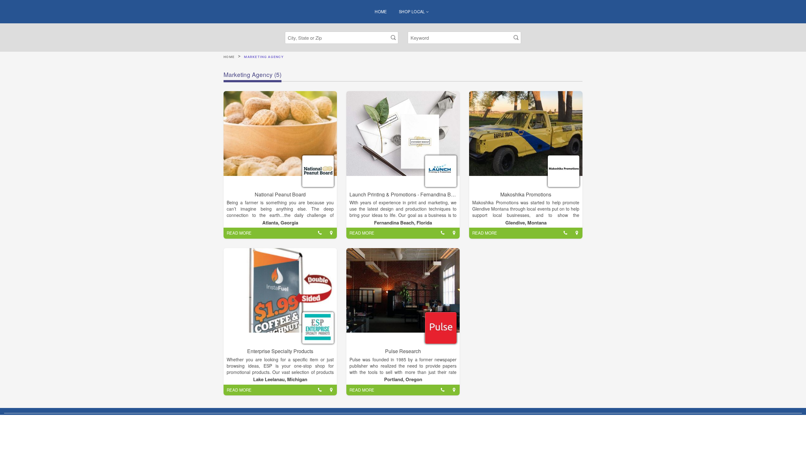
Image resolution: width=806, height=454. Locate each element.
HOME (381, 12)
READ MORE (239, 233)
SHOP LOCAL (412, 12)
